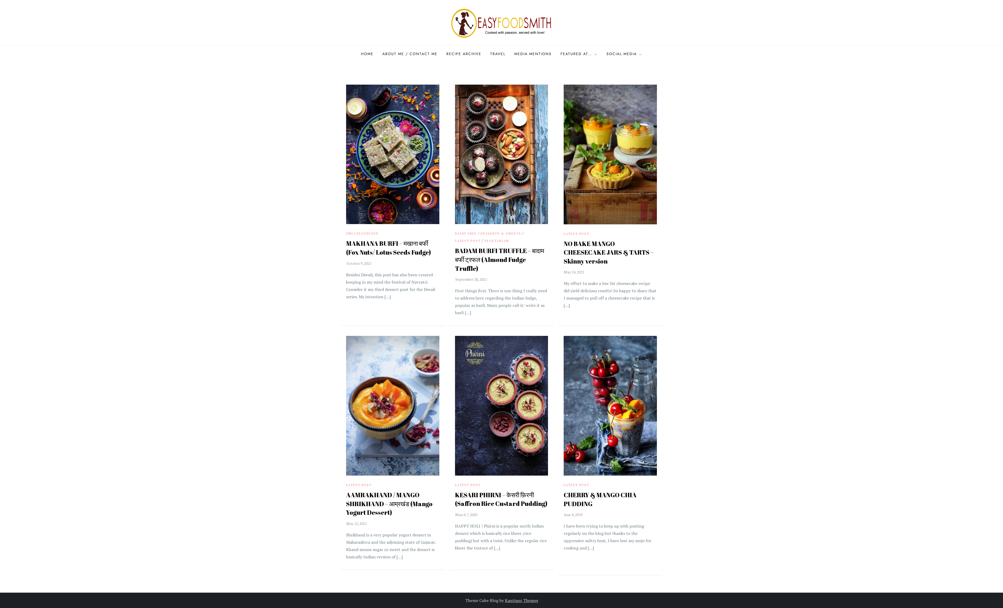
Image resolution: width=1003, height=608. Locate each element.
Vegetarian (496, 241)
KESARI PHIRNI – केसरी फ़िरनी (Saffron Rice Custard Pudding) (501, 499)
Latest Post (468, 241)
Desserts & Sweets (501, 233)
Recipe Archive (463, 53)
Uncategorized (362, 233)
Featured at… (576, 53)
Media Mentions (533, 53)
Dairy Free (466, 233)
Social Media (622, 53)
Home (367, 53)
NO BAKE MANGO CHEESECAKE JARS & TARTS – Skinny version (609, 252)
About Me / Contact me (410, 53)
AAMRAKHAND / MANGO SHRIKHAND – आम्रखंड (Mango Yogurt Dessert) (389, 504)
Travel (497, 53)
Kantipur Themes (521, 600)
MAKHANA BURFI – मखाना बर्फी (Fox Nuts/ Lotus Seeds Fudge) (388, 247)
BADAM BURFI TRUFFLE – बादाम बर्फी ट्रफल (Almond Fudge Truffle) (499, 259)
